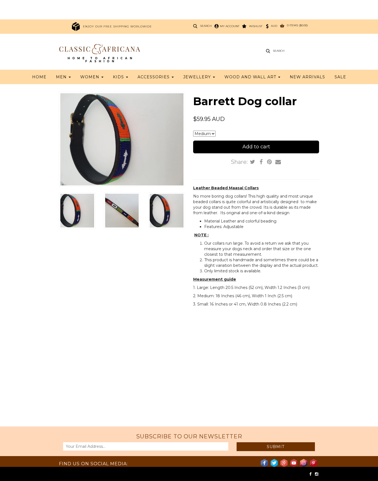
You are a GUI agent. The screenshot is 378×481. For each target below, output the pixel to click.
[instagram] (316, 474)
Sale (340, 76)
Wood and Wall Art (251, 76)
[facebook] (311, 474)
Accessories (154, 76)
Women (90, 76)
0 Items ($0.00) (297, 25)
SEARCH (206, 26)
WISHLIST (255, 26)
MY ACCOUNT (229, 26)
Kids (119, 76)
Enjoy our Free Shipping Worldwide (117, 26)
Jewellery (197, 76)
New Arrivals (307, 76)
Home (39, 76)
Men (62, 76)
